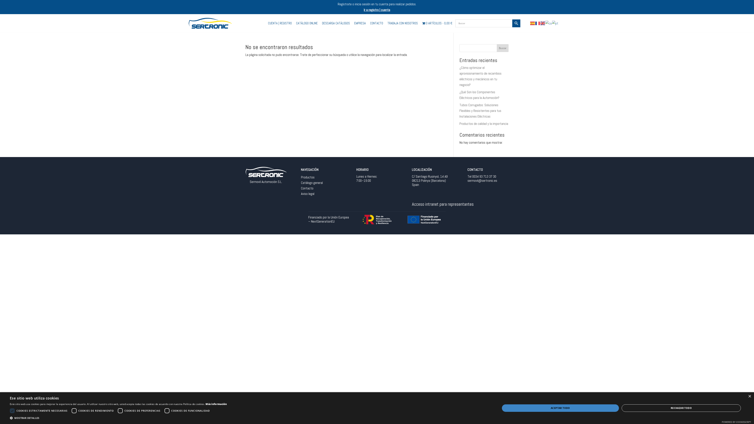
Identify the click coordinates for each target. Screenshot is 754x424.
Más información (216, 404)
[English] (542, 23)
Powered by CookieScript (736, 421)
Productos (308, 177)
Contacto (376, 23)
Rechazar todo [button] (681, 408)
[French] (537, 23)
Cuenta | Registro (280, 23)
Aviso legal (307, 194)
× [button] (749, 396)
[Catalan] (548, 23)
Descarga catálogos (336, 23)
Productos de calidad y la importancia (483, 124)
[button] (118, 418)
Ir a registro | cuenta (377, 10)
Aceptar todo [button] (560, 408)
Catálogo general (312, 183)
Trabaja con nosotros (402, 23)
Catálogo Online (307, 23)
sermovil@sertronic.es (482, 180)
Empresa (360, 23)
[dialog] (377, 408)
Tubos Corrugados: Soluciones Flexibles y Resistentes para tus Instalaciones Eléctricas (480, 111)
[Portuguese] (555, 23)
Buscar (502, 48)
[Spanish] (532, 23)
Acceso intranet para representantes (443, 204)
